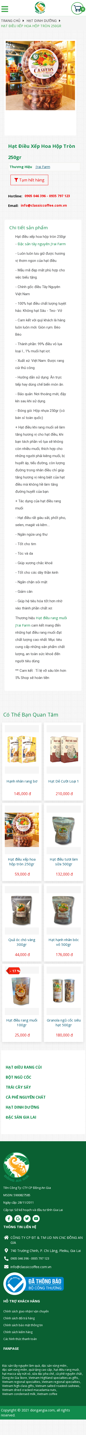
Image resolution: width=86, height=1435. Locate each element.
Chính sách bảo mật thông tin (23, 1325)
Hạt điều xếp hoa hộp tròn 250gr (31, 26)
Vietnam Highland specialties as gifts (53, 1378)
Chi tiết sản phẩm (28, 227)
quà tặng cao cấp (40, 1370)
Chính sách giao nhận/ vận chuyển (26, 1311)
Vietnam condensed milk (18, 1394)
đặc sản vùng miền (54, 1366)
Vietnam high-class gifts (18, 1386)
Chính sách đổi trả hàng (19, 1318)
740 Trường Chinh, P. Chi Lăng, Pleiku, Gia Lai (46, 1250)
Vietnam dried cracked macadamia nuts (29, 1390)
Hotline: (15, 196)
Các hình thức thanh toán (20, 1339)
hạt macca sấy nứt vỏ (16, 1374)
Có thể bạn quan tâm (30, 714)
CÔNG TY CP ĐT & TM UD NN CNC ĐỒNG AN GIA (47, 1240)
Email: (13, 205)
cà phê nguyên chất (69, 1374)
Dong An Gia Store (14, 1378)
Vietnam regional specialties (21, 1382)
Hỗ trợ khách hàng (21, 1301)
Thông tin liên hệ (19, 1227)
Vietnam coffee (47, 1394)
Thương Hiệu (21, 166)
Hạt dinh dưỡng (42, 20)
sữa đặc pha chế (43, 1374)
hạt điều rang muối (66, 1370)
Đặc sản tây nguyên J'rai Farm (42, 243)
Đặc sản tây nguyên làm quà (21, 1366)
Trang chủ (10, 20)
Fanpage (11, 1348)
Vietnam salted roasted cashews (57, 1386)
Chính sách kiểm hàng (17, 1332)
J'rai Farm (43, 166)
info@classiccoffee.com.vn (31, 1267)
